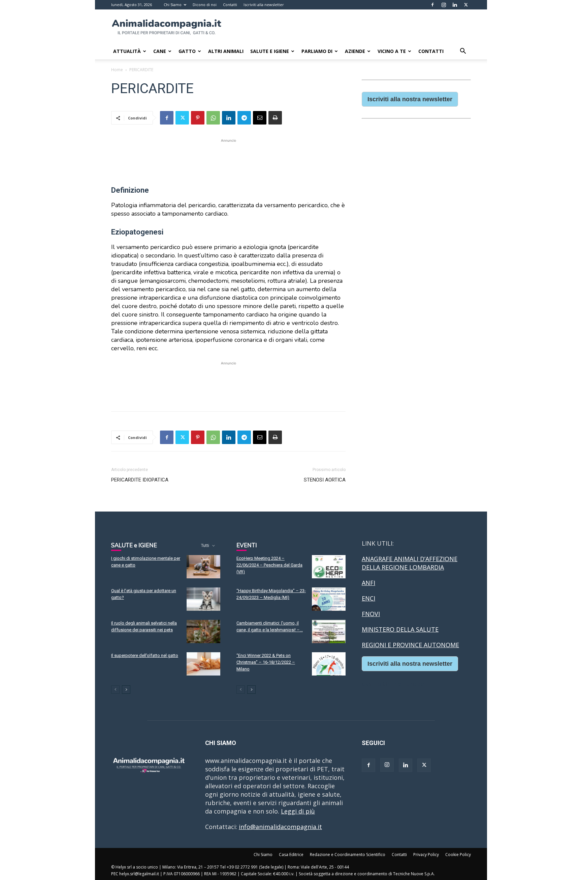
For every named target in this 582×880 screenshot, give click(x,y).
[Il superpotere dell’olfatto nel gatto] (203, 664)
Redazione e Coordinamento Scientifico (347, 854)
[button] (463, 51)
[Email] (259, 118)
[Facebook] (432, 4)
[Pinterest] (197, 118)
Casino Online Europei (394, 684)
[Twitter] (466, 4)
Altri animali (226, 51)
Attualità (127, 51)
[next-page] (126, 689)
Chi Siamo (173, 4)
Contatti (230, 4)
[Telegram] (244, 118)
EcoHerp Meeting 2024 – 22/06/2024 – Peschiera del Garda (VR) (269, 565)
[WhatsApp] (213, 118)
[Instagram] (444, 4)
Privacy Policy (426, 854)
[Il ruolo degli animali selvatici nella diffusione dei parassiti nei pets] (203, 631)
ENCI (368, 598)
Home (117, 70)
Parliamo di (316, 51)
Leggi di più (298, 811)
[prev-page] (115, 689)
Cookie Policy (458, 854)
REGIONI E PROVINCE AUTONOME (410, 645)
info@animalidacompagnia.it (280, 827)
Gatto (187, 51)
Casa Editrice (291, 854)
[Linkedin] (455, 4)
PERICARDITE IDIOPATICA (139, 480)
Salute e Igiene (269, 51)
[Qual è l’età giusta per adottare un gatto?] (203, 599)
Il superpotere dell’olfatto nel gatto (144, 655)
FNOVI (371, 614)
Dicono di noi (205, 4)
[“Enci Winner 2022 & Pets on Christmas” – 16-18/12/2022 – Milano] (329, 664)
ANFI (368, 583)
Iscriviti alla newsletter (264, 4)
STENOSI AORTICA (325, 480)
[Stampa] (275, 118)
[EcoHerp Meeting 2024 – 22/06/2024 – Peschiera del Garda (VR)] (329, 566)
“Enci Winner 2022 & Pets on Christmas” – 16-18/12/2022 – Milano (265, 662)
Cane (159, 51)
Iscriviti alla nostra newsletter (409, 99)
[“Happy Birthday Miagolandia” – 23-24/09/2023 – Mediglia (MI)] (329, 599)
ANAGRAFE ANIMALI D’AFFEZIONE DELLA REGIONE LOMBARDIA (409, 563)
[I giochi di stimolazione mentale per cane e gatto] (203, 566)
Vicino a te (392, 51)
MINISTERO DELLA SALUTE (400, 629)
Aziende (355, 51)
